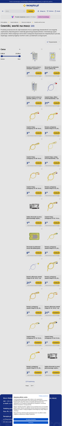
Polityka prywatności (43, 396)
